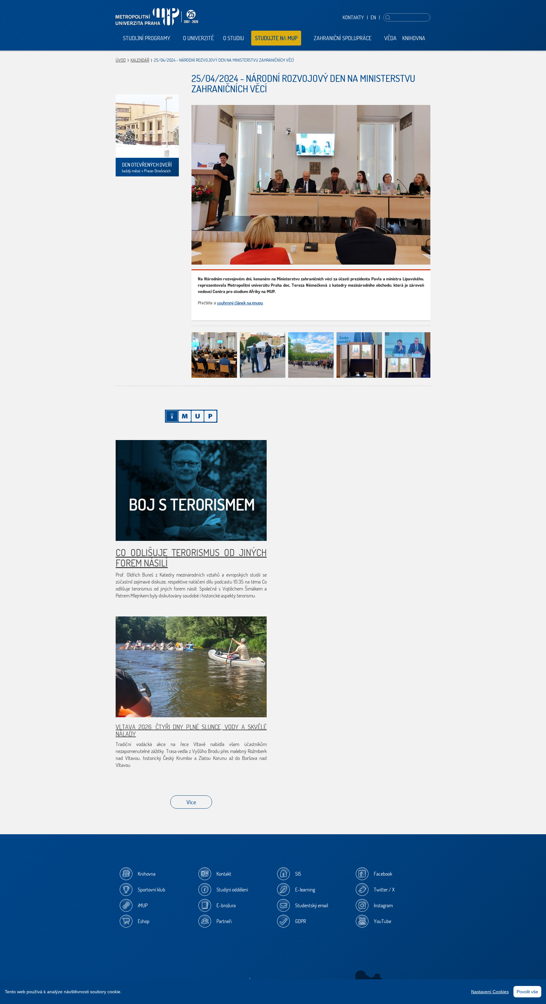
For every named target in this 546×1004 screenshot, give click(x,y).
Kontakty (353, 17)
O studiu (233, 38)
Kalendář (139, 60)
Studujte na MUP (276, 38)
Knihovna (413, 38)
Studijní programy (146, 38)
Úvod (121, 60)
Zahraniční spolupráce (343, 38)
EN (373, 17)
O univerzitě (198, 38)
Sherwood (368, 977)
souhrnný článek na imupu (240, 303)
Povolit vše (527, 991)
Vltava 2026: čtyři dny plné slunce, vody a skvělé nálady (191, 730)
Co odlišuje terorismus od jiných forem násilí (191, 557)
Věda (390, 38)
